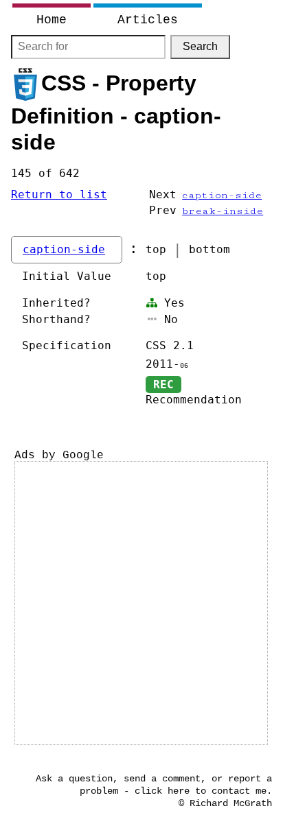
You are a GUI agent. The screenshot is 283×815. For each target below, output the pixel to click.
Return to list (59, 194)
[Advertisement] (141, 603)
